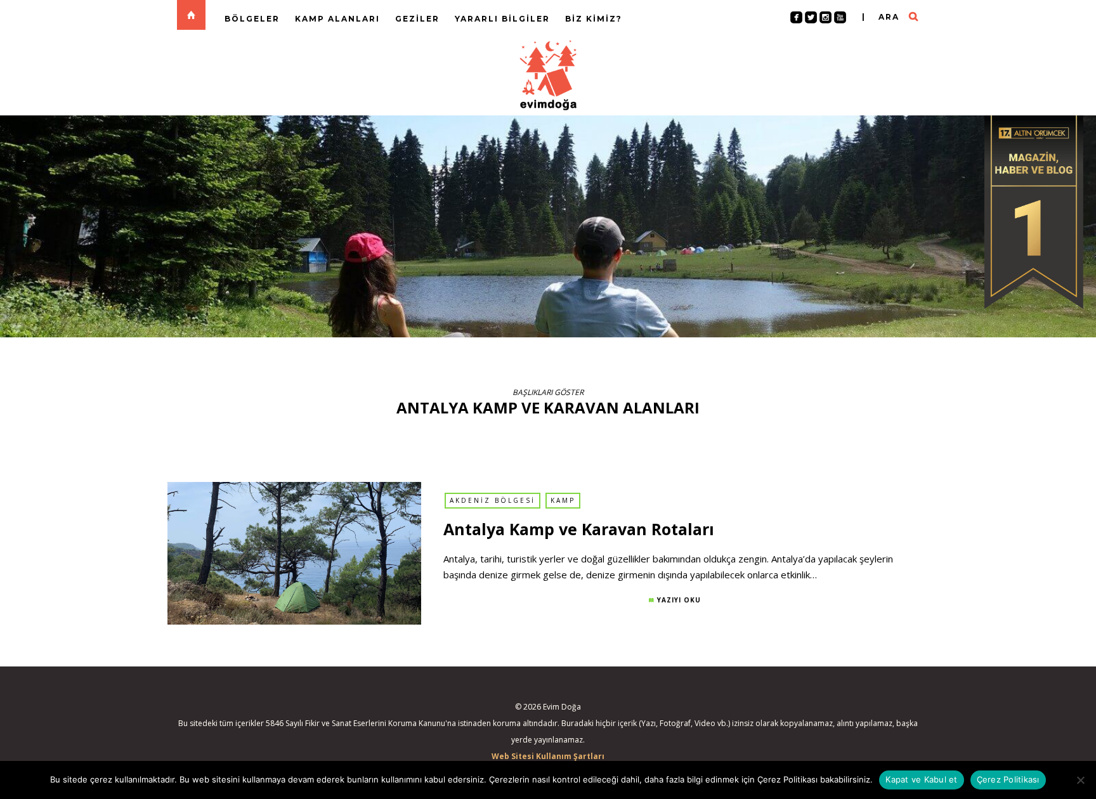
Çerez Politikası (1008, 779)
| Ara (880, 17)
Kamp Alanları (337, 18)
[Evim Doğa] (548, 73)
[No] (1080, 780)
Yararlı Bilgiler (502, 18)
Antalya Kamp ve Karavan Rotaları (578, 529)
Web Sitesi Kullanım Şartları (548, 756)
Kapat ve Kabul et (921, 779)
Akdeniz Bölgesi (492, 500)
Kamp (563, 500)
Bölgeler (252, 18)
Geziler (417, 18)
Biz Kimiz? (593, 18)
